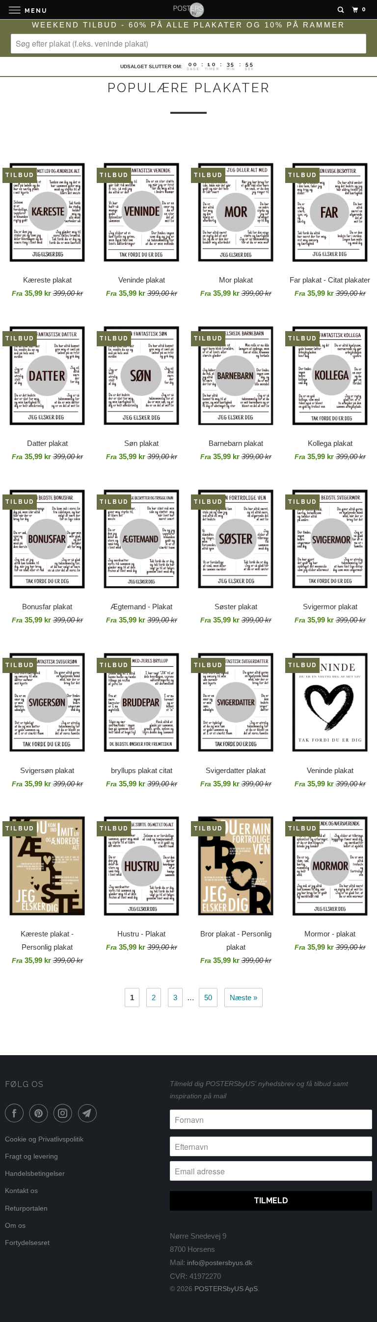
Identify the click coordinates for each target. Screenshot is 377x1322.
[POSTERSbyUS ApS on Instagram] (65, 1113)
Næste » (243, 997)
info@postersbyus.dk (219, 1263)
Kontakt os (21, 1190)
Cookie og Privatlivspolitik (44, 1139)
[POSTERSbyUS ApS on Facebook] (16, 1113)
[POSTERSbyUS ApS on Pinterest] (40, 1113)
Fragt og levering (31, 1156)
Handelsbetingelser (35, 1173)
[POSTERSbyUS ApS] (188, 9)
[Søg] (341, 10)
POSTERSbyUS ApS (226, 1289)
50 (208, 997)
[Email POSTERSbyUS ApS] (89, 1113)
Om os (15, 1225)
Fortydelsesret (27, 1242)
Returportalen (26, 1208)
